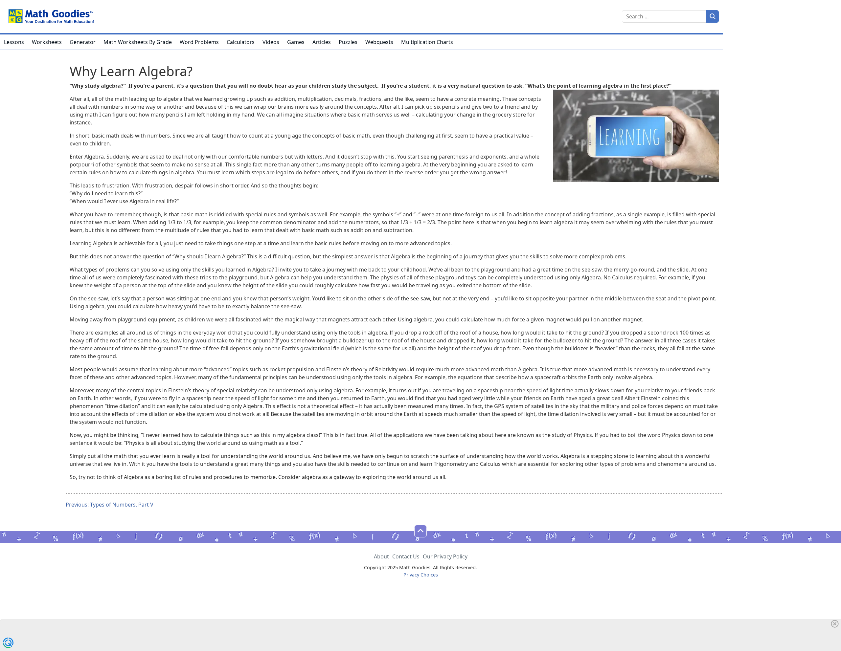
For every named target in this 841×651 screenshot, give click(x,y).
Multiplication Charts (427, 42)
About (381, 556)
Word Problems (199, 42)
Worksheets (47, 42)
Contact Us (406, 556)
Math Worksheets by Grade (137, 42)
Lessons (14, 42)
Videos (270, 42)
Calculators (241, 42)
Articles (321, 42)
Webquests (379, 42)
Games (296, 42)
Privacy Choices (420, 575)
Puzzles (348, 42)
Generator (83, 42)
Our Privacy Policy (445, 556)
